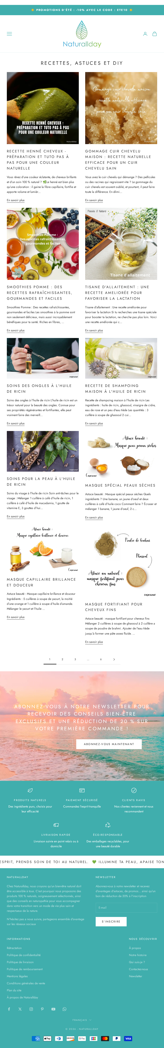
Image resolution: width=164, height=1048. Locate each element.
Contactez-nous (138, 969)
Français (80, 1020)
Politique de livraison (20, 962)
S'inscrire (111, 922)
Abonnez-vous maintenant (109, 744)
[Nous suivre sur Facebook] (9, 1009)
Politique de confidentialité (24, 955)
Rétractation (14, 948)
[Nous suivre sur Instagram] (31, 1009)
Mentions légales (17, 976)
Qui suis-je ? (137, 962)
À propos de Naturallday (22, 997)
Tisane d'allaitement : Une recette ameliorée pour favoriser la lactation (117, 292)
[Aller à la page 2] (114, 659)
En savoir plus (16, 200)
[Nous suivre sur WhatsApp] (64, 1009)
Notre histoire (137, 955)
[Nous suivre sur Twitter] (20, 1009)
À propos (135, 948)
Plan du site (14, 990)
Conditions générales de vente (26, 983)
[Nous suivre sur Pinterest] (42, 1009)
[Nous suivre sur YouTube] (53, 1009)
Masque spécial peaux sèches (120, 485)
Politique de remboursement (24, 969)
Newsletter (135, 976)
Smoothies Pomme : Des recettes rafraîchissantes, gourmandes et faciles (40, 292)
